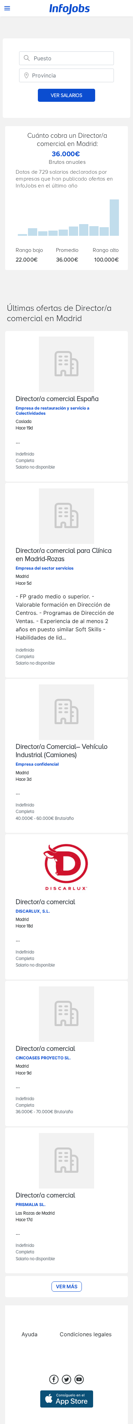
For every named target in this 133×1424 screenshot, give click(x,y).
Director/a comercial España (57, 399)
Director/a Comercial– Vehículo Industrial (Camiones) (61, 751)
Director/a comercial (45, 902)
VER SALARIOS (66, 95)
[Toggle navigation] (7, 8)
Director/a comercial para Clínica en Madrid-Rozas (64, 555)
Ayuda (29, 1334)
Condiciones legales (86, 1334)
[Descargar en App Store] (66, 1395)
